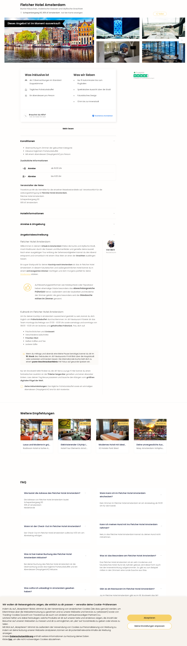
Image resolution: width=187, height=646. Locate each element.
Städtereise (25, 274)
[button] (117, 29)
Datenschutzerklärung (21, 636)
